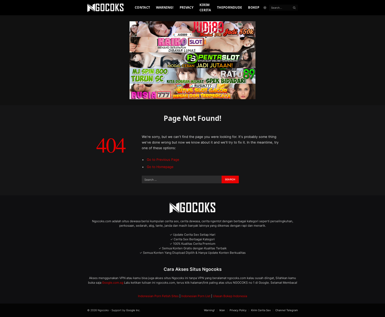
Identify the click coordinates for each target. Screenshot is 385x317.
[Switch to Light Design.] (264, 7)
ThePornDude (229, 7)
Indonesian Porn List (195, 296)
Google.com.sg (113, 282)
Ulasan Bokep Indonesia (230, 296)
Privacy (187, 7)
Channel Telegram (286, 310)
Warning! (165, 7)
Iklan (222, 310)
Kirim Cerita (205, 7)
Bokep (253, 7)
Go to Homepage (160, 167)
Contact (142, 7)
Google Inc (133, 310)
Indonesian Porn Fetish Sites (158, 296)
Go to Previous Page (163, 160)
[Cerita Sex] (106, 7)
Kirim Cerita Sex (261, 310)
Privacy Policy (238, 310)
